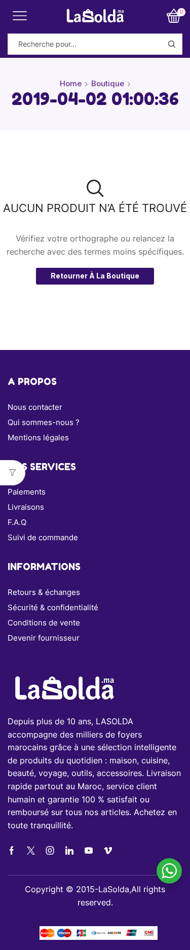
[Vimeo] (108, 851)
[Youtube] (89, 851)
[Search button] (172, 44)
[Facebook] (12, 851)
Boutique (107, 83)
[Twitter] (31, 851)
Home (71, 83)
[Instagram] (50, 851)
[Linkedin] (69, 851)
